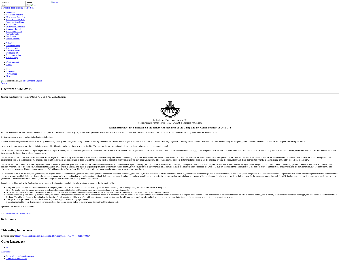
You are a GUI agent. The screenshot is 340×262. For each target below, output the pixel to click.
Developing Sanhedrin (15, 17)
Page (8, 69)
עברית (9, 247)
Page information (13, 55)
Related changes (13, 45)
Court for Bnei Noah (15, 22)
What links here (13, 43)
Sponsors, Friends (13, 29)
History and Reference (15, 27)
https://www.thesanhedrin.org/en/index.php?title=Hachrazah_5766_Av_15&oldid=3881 (52, 236)
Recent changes (13, 39)
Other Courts (11, 24)
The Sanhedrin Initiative (16, 258)
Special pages (12, 48)
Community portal (14, 31)
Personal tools (22, 8)
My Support (11, 36)
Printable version (13, 50)
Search (4, 83)
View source (11, 74)
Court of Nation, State (15, 19)
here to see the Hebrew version (19, 213)
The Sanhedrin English (32, 81)
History (9, 76)
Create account (12, 62)
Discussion (11, 71)
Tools (13, 8)
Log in (9, 64)
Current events (12, 34)
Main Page (10, 12)
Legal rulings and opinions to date (20, 256)
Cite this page (12, 57)
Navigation (5, 8)
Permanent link (12, 53)
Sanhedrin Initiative (14, 15)
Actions (31, 8)
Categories (5, 252)
